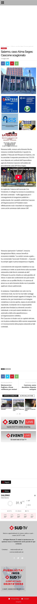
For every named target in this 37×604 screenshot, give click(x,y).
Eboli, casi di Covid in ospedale (6, 408)
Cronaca (7, 46)
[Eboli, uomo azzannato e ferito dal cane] (18, 403)
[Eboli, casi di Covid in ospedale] (6, 403)
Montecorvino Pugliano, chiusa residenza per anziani (9, 387)
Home (2, 46)
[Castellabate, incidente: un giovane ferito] (30, 403)
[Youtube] (22, 558)
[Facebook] (15, 558)
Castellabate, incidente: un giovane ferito (30, 409)
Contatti (26, 599)
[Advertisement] (18, 26)
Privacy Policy (15, 599)
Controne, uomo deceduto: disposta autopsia (29, 387)
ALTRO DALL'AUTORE (26, 396)
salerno (8, 369)
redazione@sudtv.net (16, 549)
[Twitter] (19, 558)
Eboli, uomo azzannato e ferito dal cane (18, 409)
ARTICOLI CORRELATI (10, 396)
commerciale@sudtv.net (16, 552)
